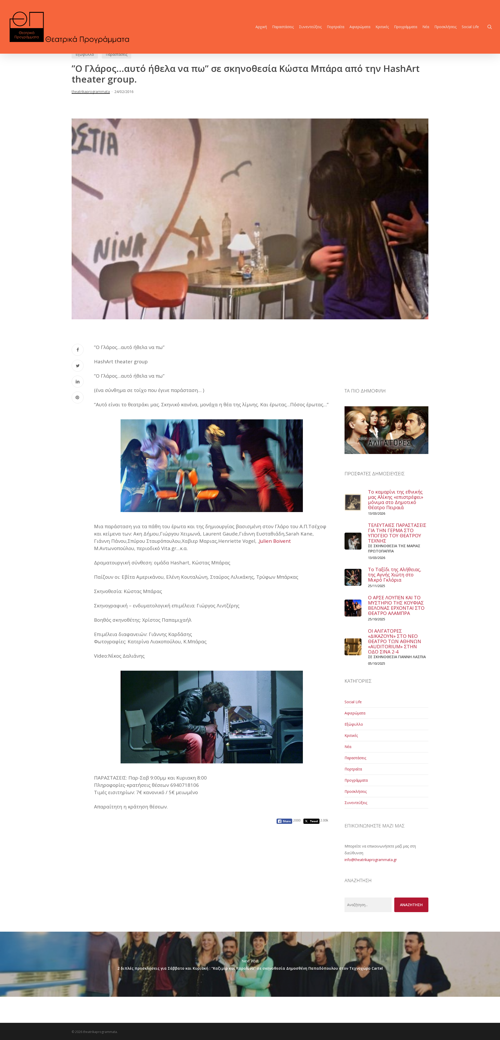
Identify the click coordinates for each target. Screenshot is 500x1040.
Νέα (348, 746)
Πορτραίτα (353, 769)
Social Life (353, 701)
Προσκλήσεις (356, 791)
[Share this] (78, 350)
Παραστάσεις (116, 54)
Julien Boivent (275, 541)
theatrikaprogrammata (91, 91)
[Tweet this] (78, 366)
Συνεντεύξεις (356, 802)
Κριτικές (351, 735)
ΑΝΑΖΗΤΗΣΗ (411, 904)
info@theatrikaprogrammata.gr (371, 859)
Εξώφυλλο (85, 54)
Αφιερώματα (355, 713)
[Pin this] (78, 397)
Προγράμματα (356, 780)
